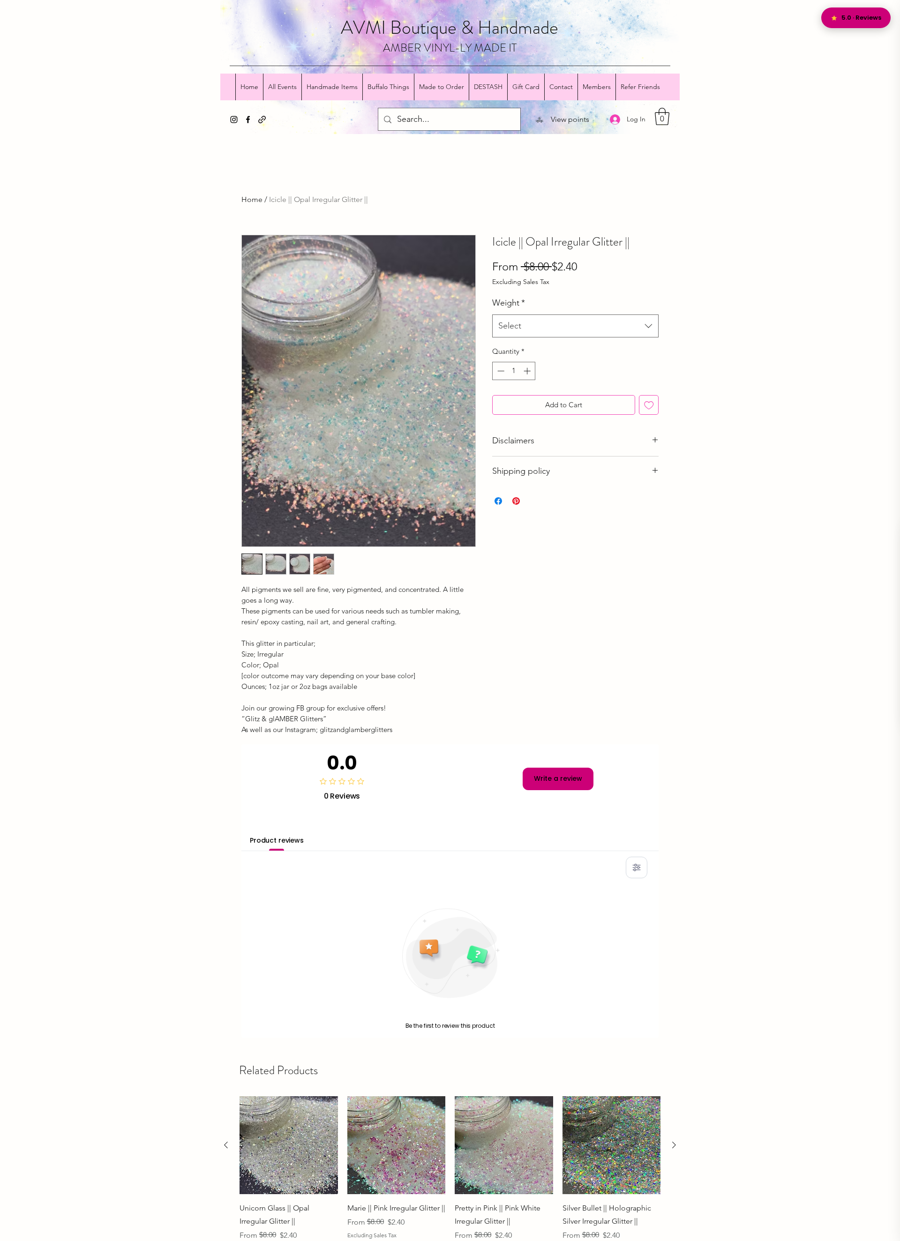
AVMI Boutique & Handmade (449, 27)
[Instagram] (234, 119)
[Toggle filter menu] (636, 867)
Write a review (558, 778)
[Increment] (528, 371)
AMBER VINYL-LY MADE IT (450, 48)
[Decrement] (500, 371)
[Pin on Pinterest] (516, 501)
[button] (662, 116)
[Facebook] (248, 119)
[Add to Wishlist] (649, 405)
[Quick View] (289, 1145)
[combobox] (575, 326)
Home (251, 199)
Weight (508, 303)
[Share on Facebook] (498, 501)
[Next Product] (674, 1145)
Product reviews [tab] (277, 840)
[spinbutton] (514, 371)
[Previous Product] (226, 1145)
